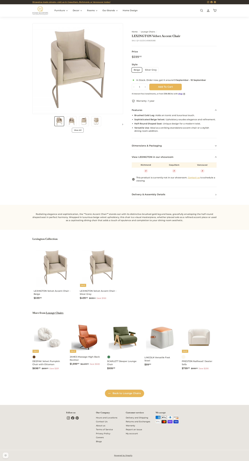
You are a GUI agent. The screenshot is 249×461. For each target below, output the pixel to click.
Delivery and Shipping (137, 417)
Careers (100, 437)
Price (135, 51)
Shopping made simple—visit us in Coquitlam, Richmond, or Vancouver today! (71, 2)
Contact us (194, 177)
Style (135, 64)
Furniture (60, 10)
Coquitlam (174, 165)
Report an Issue (134, 429)
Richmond (146, 165)
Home (135, 32)
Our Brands (109, 10)
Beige (137, 70)
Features (137, 110)
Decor (76, 10)
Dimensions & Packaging (147, 145)
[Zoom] (78, 68)
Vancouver (202, 165)
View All (78, 130)
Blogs (99, 441)
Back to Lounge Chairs (126, 393)
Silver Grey (151, 70)
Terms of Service (104, 429)
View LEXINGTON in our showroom (153, 157)
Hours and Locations (106, 417)
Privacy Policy (103, 433)
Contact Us (102, 421)
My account (132, 433)
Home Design (130, 10)
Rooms (91, 10)
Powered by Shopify (123, 455)
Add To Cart (165, 86)
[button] (59, 121)
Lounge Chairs (148, 32)
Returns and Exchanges (138, 421)
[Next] (121, 124)
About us (100, 425)
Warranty (130, 425)
